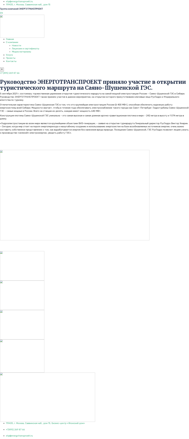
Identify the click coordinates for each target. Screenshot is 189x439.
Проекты (10, 58)
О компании (12, 42)
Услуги (9, 55)
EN (1, 13)
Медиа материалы (21, 51)
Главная (10, 39)
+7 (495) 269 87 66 (9, 73)
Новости (16, 45)
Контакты (11, 61)
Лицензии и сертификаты (25, 48)
